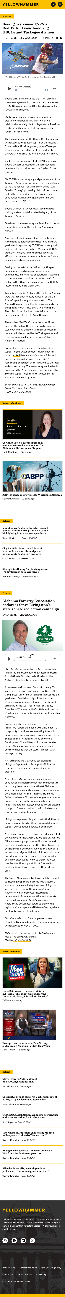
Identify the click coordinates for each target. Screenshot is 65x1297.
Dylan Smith (9, 37)
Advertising (41, 1274)
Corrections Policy (28, 1267)
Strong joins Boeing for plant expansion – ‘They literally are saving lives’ (25, 570)
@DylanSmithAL (22, 391)
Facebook (61, 38)
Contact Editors (24, 1274)
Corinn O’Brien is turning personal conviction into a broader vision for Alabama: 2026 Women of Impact (22, 445)
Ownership (7, 1274)
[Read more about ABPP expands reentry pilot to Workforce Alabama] (32, 476)
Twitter (52, 38)
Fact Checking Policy (51, 1267)
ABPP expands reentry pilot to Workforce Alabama (32, 494)
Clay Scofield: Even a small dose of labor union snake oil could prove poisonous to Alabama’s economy (22, 551)
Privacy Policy (9, 1267)
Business (6, 16)
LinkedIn (56, 38)
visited (16, 355)
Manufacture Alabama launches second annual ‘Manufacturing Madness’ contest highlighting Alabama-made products (25, 530)
